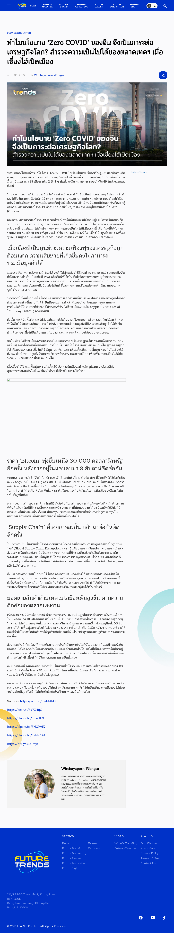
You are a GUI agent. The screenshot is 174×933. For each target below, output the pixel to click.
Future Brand (63, 5)
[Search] (163, 5)
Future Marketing (81, 5)
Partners (94, 848)
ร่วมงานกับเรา (148, 848)
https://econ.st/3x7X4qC (24, 709)
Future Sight (134, 5)
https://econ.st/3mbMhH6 (38, 701)
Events (93, 843)
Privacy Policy (150, 853)
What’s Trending (126, 843)
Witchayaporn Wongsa (49, 75)
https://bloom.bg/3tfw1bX (25, 718)
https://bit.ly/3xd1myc (22, 743)
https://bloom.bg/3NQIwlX (26, 726)
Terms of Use (150, 858)
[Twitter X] (144, 75)
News (33, 6)
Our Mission (149, 843)
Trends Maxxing (47, 5)
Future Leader (98, 5)
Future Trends (139, 172)
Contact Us (148, 863)
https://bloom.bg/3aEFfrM (26, 735)
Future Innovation (117, 5)
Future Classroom (126, 848)
